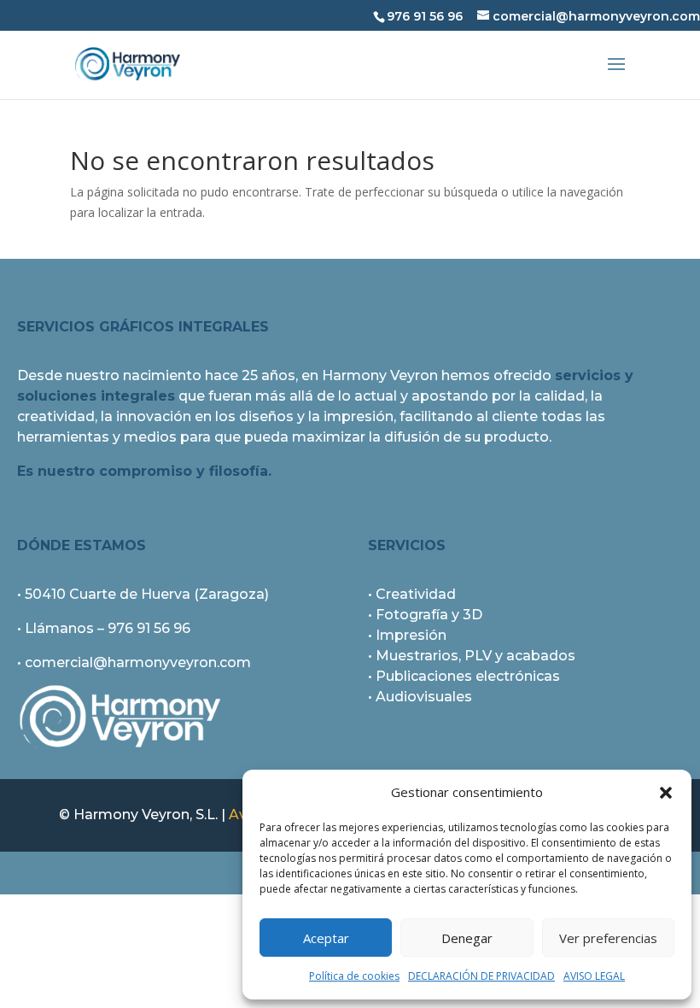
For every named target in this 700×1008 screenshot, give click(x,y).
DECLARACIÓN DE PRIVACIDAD (481, 976)
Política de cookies (354, 976)
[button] (665, 792)
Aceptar (326, 937)
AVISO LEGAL (594, 976)
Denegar (467, 937)
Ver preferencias (608, 937)
